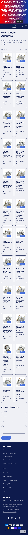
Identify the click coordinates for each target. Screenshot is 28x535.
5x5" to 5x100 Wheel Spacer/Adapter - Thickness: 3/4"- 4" (20, 300)
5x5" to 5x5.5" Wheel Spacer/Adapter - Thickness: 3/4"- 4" (20, 96)
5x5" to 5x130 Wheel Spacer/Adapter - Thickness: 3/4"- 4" (20, 184)
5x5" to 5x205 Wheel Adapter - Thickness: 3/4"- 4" (20, 328)
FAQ (4, 491)
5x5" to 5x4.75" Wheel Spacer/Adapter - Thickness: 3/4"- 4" (7, 67)
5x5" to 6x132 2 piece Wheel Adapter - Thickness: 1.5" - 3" (7, 391)
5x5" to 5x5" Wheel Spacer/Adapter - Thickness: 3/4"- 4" (20, 67)
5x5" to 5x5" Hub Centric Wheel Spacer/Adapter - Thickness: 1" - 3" (7, 154)
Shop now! (19, 21)
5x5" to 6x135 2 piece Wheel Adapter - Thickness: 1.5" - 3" (7, 271)
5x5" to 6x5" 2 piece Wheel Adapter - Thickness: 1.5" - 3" (20, 359)
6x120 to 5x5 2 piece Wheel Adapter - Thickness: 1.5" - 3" (20, 242)
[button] (2, 26)
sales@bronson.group (9, 453)
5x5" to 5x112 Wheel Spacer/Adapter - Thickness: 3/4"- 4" (7, 300)
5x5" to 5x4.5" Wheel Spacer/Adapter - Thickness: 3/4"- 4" (7, 96)
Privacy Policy (7, 487)
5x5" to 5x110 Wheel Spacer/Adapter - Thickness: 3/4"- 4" (20, 214)
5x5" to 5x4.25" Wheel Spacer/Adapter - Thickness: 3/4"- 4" (7, 214)
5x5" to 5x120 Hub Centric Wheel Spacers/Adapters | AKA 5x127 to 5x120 (20, 154)
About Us (5, 473)
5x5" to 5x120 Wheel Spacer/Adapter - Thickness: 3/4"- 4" (20, 125)
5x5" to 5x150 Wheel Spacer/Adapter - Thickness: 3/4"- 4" (20, 271)
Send (6, 437)
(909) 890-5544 (7, 456)
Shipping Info (6, 483)
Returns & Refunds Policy (10, 480)
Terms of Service (7, 476)
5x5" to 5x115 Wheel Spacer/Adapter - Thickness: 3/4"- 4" (7, 242)
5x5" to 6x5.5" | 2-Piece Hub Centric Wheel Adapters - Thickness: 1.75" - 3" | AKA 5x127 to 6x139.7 (7, 361)
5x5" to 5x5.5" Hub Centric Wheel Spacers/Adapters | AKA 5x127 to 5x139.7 (7, 184)
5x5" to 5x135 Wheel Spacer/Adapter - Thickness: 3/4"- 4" (20, 391)
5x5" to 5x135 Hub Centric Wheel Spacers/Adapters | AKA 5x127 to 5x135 (7, 329)
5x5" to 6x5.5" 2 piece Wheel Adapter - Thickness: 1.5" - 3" (7, 125)
